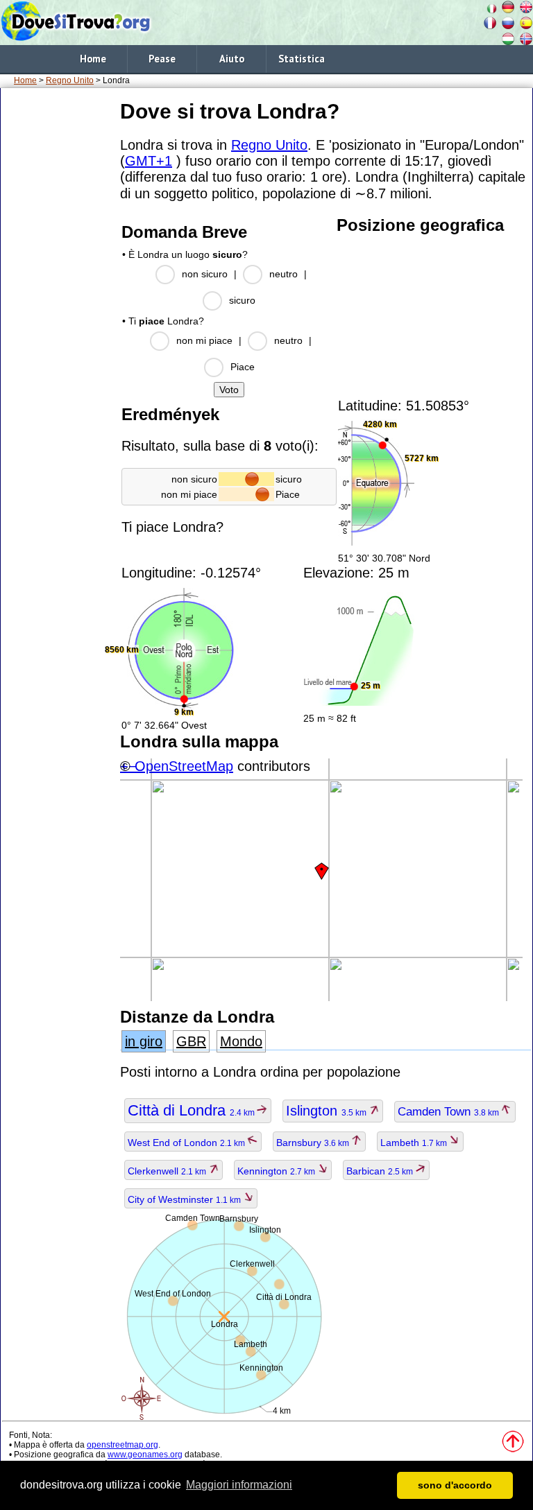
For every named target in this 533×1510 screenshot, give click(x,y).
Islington (327, 1110)
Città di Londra (192, 1110)
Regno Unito (70, 80)
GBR (191, 1041)
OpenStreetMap (184, 766)
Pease (162, 58)
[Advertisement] (57, 304)
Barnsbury (313, 1142)
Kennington (277, 1171)
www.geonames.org (145, 1454)
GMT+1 (148, 160)
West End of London (187, 1142)
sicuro (242, 300)
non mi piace (204, 340)
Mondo (241, 1041)
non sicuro (205, 273)
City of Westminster (185, 1199)
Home (93, 58)
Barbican (380, 1171)
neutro (283, 273)
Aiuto (231, 58)
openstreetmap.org (122, 1445)
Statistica (301, 58)
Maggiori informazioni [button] (239, 1485)
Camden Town (449, 1111)
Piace (242, 366)
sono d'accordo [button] (455, 1485)
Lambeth (414, 1142)
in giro (143, 1041)
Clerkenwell (168, 1171)
